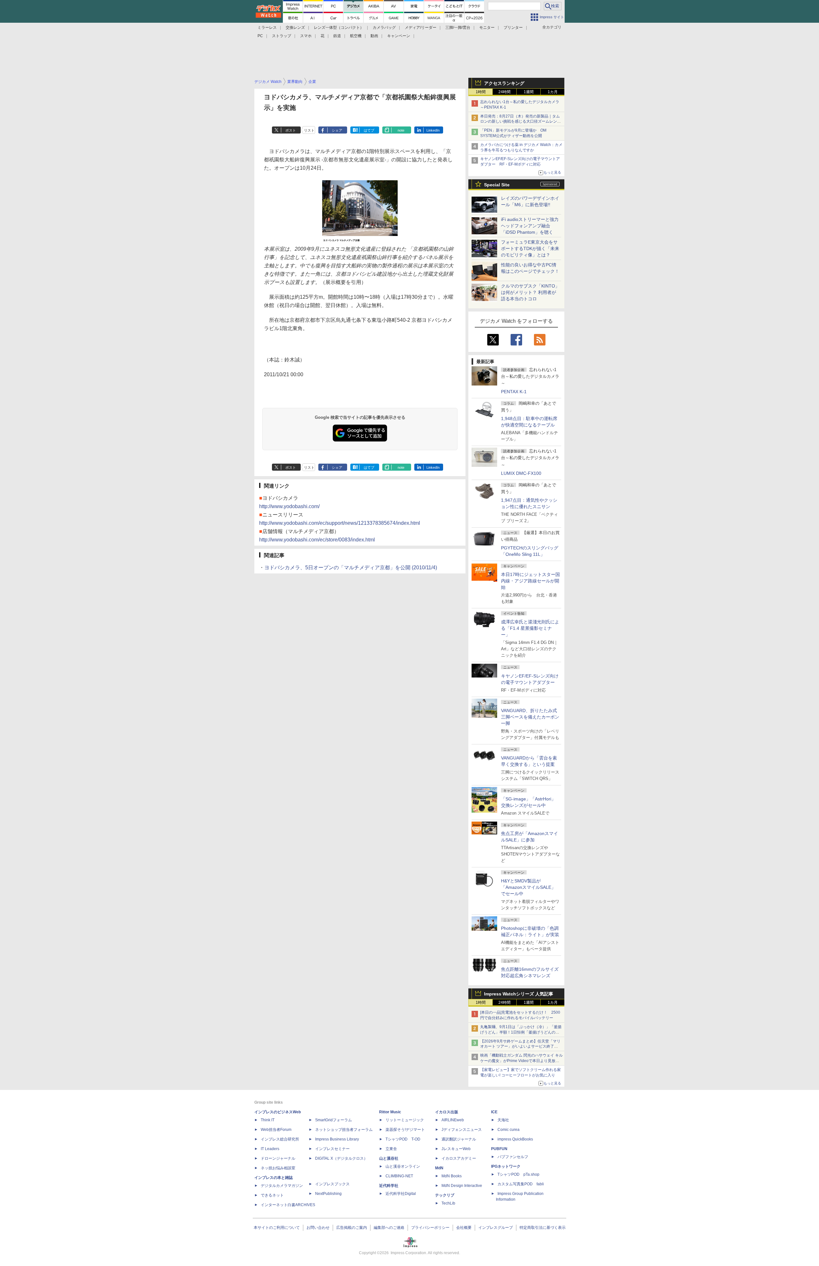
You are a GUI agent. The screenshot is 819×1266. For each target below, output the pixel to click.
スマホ (306, 36)
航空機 (356, 36)
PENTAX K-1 (514, 391)
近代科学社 (388, 1185)
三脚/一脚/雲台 (457, 27)
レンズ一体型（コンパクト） (339, 27)
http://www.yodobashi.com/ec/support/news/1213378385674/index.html (339, 523)
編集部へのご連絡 (389, 1227)
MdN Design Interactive (461, 1185)
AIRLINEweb (452, 1120)
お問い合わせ (318, 1227)
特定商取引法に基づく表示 (543, 1227)
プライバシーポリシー (430, 1227)
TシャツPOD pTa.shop (518, 1174)
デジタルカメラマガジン (282, 1185)
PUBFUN (499, 1149)
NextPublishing (328, 1193)
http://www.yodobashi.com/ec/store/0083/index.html (317, 539)
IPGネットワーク (506, 1166)
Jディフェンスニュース (461, 1129)
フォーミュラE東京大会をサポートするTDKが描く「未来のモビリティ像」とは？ (530, 248)
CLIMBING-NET (399, 1176)
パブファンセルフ (512, 1157)
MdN (439, 1168)
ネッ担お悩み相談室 (278, 1168)
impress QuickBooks (515, 1139)
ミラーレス (267, 27)
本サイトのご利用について (277, 1227)
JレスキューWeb (456, 1149)
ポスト (290, 130)
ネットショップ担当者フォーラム (344, 1129)
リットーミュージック (405, 1120)
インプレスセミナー (332, 1149)
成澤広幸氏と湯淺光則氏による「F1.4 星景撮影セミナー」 (530, 628)
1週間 (529, 92)
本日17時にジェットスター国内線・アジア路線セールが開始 (530, 581)
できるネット (272, 1195)
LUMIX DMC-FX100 (521, 473)
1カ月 (553, 92)
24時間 (504, 92)
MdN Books (451, 1176)
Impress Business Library (337, 1139)
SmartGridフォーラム (333, 1120)
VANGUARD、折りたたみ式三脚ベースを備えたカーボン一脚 (530, 717)
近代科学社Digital (401, 1193)
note (401, 130)
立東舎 (391, 1149)
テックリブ (444, 1195)
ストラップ (281, 36)
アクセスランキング (504, 83)
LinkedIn (433, 130)
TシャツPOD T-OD (403, 1139)
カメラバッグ (384, 27)
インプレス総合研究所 (280, 1139)
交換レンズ (295, 27)
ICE (494, 1112)
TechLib (448, 1203)
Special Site (497, 184)
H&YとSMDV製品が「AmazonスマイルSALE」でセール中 (528, 887)
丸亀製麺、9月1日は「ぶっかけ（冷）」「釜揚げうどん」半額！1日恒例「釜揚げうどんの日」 (520, 1032)
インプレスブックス (332, 1184)
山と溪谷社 (388, 1158)
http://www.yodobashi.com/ (289, 506)
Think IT (267, 1120)
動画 (374, 36)
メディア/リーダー (420, 27)
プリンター (513, 27)
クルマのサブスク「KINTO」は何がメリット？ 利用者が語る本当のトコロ (530, 292)
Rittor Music (390, 1112)
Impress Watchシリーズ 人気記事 (518, 993)
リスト (309, 130)
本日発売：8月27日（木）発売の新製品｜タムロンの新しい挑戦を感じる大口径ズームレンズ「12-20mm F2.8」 (520, 121)
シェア (337, 130)
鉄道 (337, 36)
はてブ (369, 130)
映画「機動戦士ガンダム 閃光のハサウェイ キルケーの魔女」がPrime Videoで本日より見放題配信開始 (521, 1060)
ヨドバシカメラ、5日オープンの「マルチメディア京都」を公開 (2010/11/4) (350, 567)
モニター (487, 27)
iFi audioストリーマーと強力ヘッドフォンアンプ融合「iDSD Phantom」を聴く (530, 226)
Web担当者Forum (276, 1129)
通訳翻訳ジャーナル (458, 1139)
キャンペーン (398, 36)
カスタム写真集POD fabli (520, 1184)
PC (260, 36)
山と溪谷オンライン (403, 1166)
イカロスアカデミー (458, 1158)
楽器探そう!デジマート (405, 1129)
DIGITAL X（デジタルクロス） (341, 1158)
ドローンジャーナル (278, 1158)
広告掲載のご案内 (351, 1227)
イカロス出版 (446, 1112)
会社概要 (464, 1227)
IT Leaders (270, 1149)
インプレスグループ (495, 1227)
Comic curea (508, 1129)
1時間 (481, 92)
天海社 (503, 1120)
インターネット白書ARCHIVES (288, 1205)
